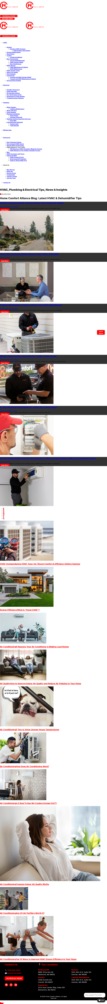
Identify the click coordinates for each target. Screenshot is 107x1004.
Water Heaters (11, 107)
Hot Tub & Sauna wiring (14, 95)
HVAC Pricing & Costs (17, 157)
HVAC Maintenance (16, 69)
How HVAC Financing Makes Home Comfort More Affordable (29, 254)
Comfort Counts (12, 176)
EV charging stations (13, 93)
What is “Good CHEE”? (28, 610)
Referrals (10, 171)
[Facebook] (6, 985)
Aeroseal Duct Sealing (14, 80)
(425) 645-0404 (13, 970)
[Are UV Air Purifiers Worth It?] (14, 909)
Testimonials (11, 175)
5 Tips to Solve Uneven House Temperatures (37, 729)
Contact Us (6, 182)
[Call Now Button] (1, 1003)
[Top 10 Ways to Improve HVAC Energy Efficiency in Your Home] (27, 955)
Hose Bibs (13, 120)
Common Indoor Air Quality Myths (32, 884)
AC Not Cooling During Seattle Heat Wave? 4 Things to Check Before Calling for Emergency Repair (48, 458)
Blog (8, 152)
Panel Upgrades (12, 91)
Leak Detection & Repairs (15, 122)
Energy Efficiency (8, 610)
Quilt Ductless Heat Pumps (21, 50)
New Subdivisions (15, 64)
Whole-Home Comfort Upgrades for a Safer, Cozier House (28, 356)
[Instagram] (11, 985)
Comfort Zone (4, 360)
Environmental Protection (18, 159)
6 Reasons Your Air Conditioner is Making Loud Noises (42, 647)
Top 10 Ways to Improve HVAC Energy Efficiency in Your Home (46, 959)
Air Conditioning (5, 462)
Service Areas (11, 173)
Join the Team (11, 178)
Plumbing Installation (13, 114)
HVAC (5, 42)
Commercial (10, 75)
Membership (7, 130)
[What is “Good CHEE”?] (27, 606)
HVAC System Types (13, 70)
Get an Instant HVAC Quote (15, 144)
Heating (9, 47)
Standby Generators (13, 90)
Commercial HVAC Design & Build (20, 77)
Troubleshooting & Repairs (15, 98)
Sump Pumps (14, 115)
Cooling (9, 55)
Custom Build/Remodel (17, 60)
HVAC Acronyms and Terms (15, 154)
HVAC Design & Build (16, 62)
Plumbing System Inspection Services (19, 119)
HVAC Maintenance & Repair (19, 67)
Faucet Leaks (14, 124)
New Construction (12, 59)
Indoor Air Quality (12, 72)
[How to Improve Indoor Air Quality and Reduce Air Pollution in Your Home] (23, 680)
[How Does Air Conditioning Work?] (23, 763)
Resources (6, 137)
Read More (4, 210)
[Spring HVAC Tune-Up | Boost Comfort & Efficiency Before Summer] (27, 560)
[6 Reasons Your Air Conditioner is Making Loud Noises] (23, 643)
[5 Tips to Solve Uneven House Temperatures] (27, 726)
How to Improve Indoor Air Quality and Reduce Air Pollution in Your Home (45, 683)
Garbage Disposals (16, 117)
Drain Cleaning (11, 112)
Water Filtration (12, 110)
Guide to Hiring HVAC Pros (18, 160)
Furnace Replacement (14, 52)
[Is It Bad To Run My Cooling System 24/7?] (23, 799)
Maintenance (14, 309)
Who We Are (11, 170)
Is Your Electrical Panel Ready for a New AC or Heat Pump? (28, 407)
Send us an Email (14, 973)
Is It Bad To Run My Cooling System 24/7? (36, 803)
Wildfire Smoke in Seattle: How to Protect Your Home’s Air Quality (32, 203)
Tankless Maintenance (17, 109)
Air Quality (3, 206)
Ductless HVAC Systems (17, 49)
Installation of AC (11, 411)
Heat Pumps (10, 54)
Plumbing (6, 102)
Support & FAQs (12, 155)
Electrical (6, 85)
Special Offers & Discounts (15, 145)
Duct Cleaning (11, 74)
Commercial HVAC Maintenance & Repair (23, 79)
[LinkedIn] (15, 985)
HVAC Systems (5, 257)
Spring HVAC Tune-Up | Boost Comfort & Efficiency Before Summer (47, 564)
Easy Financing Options (14, 142)
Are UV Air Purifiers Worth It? (30, 913)
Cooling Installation (16, 57)
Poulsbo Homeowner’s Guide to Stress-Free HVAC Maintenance (31, 305)
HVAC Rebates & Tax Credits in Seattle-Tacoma (25, 150)
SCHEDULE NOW (14, 978)
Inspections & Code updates (16, 96)
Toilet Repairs (14, 125)
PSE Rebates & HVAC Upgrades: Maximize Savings (26, 149)
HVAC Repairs (11, 65)
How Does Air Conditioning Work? (32, 766)
